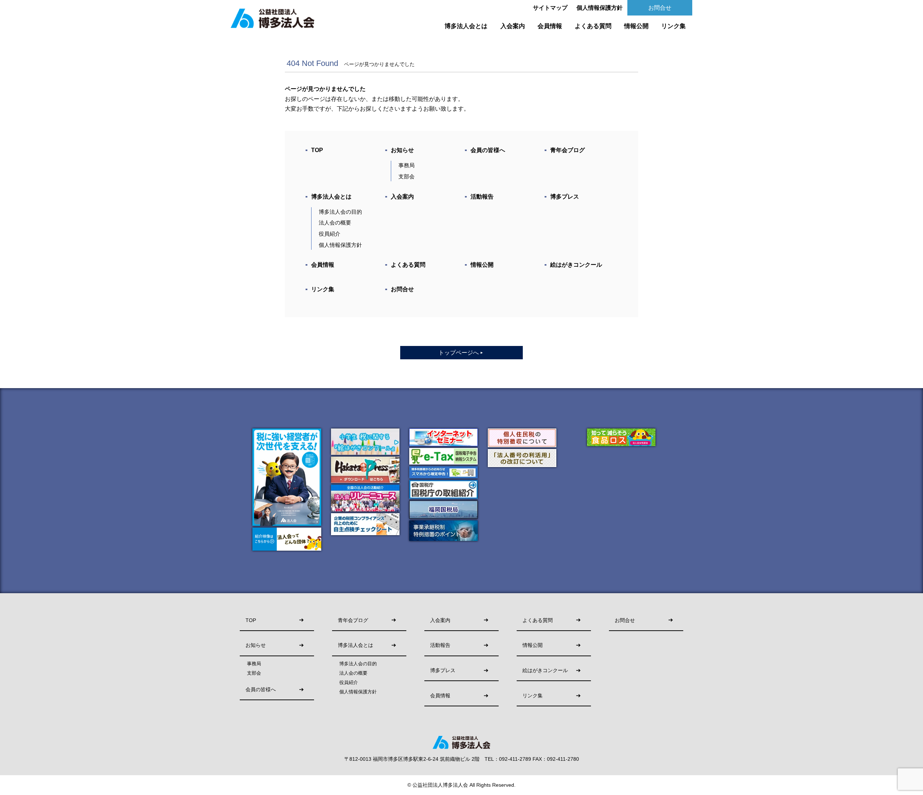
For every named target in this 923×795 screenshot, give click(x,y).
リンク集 (673, 26)
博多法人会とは (466, 26)
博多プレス (564, 197)
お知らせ (402, 150)
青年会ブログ (567, 150)
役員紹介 (329, 234)
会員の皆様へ (488, 150)
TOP (317, 150)
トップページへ (460, 353)
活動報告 (482, 197)
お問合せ (659, 8)
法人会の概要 (335, 222)
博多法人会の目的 (340, 212)
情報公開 (636, 26)
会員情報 (550, 26)
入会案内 (512, 26)
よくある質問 (593, 26)
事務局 (406, 165)
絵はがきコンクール (576, 265)
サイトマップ (550, 8)
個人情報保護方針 (600, 8)
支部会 (406, 176)
